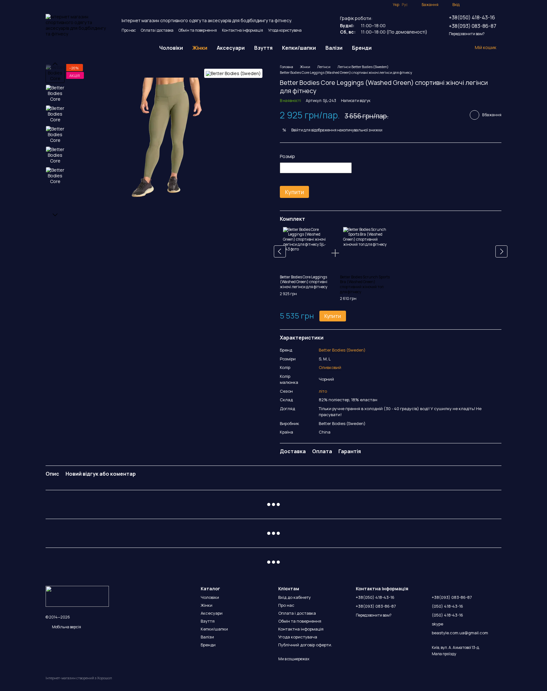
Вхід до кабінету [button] (294, 597)
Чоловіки (171, 47)
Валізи (334, 47)
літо (323, 391)
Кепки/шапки (299, 47)
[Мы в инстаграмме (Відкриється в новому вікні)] (483, 4)
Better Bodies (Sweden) (342, 350)
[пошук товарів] (388, 48)
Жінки (199, 47)
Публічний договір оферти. (305, 645)
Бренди (362, 47)
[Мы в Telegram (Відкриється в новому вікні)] (491, 4)
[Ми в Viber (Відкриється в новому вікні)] (498, 4)
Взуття (263, 47)
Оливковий (330, 367)
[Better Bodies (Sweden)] (233, 73)
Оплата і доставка (157, 30)
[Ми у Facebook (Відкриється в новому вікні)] (468, 4)
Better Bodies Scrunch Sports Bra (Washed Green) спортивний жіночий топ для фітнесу (365, 284)
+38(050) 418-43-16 (472, 17)
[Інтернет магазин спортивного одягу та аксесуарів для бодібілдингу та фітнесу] (77, 596)
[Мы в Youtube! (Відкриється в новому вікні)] (476, 4)
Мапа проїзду (444, 653)
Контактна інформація (242, 30)
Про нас (129, 30)
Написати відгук (355, 100)
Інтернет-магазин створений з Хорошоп (79, 678)
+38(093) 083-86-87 (472, 25)
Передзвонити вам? (467, 33)
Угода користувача (285, 30)
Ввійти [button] (297, 130)
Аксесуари (231, 47)
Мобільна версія (66, 627)
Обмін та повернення (198, 30)
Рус (405, 5)
